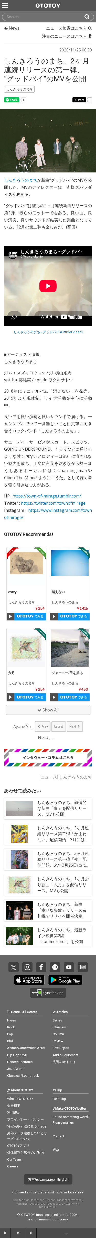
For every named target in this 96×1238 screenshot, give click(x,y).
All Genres (29, 1012)
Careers (12, 1166)
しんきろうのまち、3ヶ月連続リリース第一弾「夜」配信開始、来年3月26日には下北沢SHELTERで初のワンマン (63, 865)
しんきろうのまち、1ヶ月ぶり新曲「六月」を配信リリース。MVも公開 (63, 884)
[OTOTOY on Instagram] (27, 967)
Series (57, 1020)
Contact (58, 1136)
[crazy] (26, 567)
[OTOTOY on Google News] (83, 967)
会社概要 (13, 1106)
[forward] (31, 1233)
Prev (44, 726)
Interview (59, 1027)
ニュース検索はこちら (67, 28)
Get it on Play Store (65, 980)
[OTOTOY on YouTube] (69, 967)
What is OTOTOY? (20, 1099)
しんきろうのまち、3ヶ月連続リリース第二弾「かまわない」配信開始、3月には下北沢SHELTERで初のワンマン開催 (63, 839)
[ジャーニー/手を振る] (70, 648)
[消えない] (70, 567)
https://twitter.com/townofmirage (53, 503)
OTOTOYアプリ (18, 1146)
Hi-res (11, 1020)
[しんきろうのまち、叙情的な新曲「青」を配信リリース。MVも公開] (19, 808)
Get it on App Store (29, 980)
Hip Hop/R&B (17, 1055)
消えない (58, 591)
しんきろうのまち (20, 180)
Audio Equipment (65, 1055)
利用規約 (13, 1112)
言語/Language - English (49, 1179)
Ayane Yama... (23, 726)
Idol (10, 1041)
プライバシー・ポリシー (25, 1119)
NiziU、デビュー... (48, 737)
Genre (15, 1012)
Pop (10, 1034)
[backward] (5, 1233)
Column (58, 1034)
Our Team (14, 1159)
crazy (12, 591)
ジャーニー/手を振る (67, 672)
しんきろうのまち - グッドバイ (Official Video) (48, 332)
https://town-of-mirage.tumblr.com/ (47, 496)
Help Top (59, 1099)
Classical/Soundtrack (23, 1076)
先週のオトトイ (64, 1062)
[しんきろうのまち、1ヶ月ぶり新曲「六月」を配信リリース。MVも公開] (19, 885)
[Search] (89, 17)
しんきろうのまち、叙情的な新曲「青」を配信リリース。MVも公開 (62, 808)
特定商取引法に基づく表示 (27, 1126)
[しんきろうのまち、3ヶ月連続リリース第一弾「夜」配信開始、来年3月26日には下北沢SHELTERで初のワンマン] (19, 859)
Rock (11, 1027)
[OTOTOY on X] (13, 967)
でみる (39, 616)
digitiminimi (41, 1219)
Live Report (61, 1048)
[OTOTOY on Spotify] (55, 967)
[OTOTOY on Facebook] (41, 967)
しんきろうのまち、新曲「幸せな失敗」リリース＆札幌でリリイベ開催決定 (62, 910)
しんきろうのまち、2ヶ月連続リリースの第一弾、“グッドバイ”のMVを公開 (46, 70)
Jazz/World (16, 1069)
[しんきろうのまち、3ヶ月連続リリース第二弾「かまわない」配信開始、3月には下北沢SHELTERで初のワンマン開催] (19, 834)
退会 (56, 1150)
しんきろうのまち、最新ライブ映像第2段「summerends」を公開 (62, 935)
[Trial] (10, 616)
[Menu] (5, 5)
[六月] (26, 648)
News (13, 28)
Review (58, 1041)
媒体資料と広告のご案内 (25, 1152)
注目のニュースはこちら (65, 36)
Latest (58, 726)
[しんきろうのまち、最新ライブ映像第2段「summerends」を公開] (19, 936)
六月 (11, 672)
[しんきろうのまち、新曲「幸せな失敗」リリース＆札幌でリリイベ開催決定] (19, 910)
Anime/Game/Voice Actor (26, 1048)
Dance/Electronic (20, 1062)
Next (72, 726)
